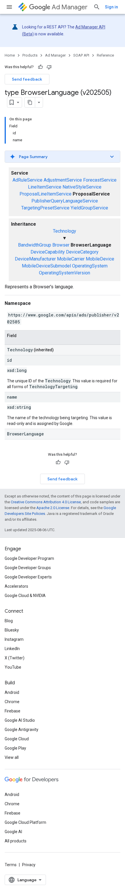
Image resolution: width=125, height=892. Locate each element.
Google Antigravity (21, 729)
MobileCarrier (71, 259)
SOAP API (81, 55)
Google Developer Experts (28, 577)
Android (12, 692)
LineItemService (44, 187)
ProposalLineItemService (45, 194)
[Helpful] (40, 67)
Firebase (12, 711)
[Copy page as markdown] (30, 102)
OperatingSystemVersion (64, 273)
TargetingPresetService (45, 208)
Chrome (12, 701)
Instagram (14, 639)
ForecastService (100, 180)
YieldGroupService (89, 208)
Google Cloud (17, 739)
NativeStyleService (82, 187)
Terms (11, 864)
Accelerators (16, 586)
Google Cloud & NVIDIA (25, 595)
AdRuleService (27, 180)
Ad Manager (70, 7)
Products (30, 55)
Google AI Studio (20, 720)
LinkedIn (12, 648)
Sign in (111, 7)
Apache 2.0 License (52, 508)
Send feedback (27, 79)
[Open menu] (9, 7)
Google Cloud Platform (25, 822)
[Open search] (96, 6)
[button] (62, 156)
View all (12, 757)
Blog (9, 620)
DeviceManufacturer (35, 259)
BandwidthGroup (34, 245)
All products (15, 841)
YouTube (13, 667)
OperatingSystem (90, 266)
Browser (60, 245)
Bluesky (12, 630)
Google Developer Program (29, 558)
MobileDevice (100, 259)
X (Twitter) (14, 658)
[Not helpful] (49, 67)
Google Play (15, 748)
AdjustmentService (63, 180)
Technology (64, 231)
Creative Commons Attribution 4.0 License (46, 502)
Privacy (28, 864)
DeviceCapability (48, 252)
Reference (105, 55)
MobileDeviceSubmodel (46, 266)
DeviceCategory (82, 252)
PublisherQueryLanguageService (64, 201)
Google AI (13, 831)
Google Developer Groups (28, 567)
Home (10, 55)
